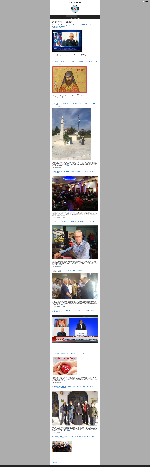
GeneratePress (80, 465)
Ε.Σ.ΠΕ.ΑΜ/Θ (75, 3)
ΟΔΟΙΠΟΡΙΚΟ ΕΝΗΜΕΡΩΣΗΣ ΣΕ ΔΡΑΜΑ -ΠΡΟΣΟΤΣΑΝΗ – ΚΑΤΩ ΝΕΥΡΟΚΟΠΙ (73, 221)
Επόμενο (62, 462)
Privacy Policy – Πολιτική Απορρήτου (75, 18)
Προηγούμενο (54, 462)
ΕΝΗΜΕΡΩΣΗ (63, 57)
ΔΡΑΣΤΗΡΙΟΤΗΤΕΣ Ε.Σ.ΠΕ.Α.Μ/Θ (57, 57)
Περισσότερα (64, 97)
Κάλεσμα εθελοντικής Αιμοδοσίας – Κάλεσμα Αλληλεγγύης (68, 353)
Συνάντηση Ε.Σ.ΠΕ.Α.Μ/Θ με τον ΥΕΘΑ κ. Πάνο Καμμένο (67, 270)
